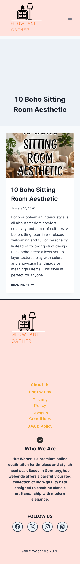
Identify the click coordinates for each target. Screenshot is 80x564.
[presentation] (40, 155)
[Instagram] (47, 527)
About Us (40, 385)
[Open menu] (70, 18)
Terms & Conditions (40, 416)
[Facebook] (17, 527)
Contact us (40, 392)
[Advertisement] (40, 60)
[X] (32, 527)
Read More (22, 284)
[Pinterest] (62, 527)
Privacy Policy (40, 403)
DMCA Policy (40, 426)
